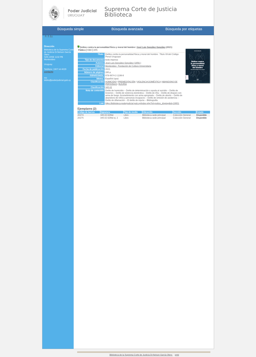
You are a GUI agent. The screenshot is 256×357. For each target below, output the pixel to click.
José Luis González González (151, 47)
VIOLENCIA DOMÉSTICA (149, 82)
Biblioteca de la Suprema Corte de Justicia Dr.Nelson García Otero (141, 355)
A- (46, 36)
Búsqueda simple (70, 29)
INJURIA (123, 84)
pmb (177, 355)
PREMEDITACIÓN (126, 82)
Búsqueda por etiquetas (183, 29)
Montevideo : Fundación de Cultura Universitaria (128, 66)
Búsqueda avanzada (127, 29)
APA (96, 50)
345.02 (108, 87)
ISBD (89, 50)
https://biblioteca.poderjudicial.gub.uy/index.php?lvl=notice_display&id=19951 (142, 103)
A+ (51, 36)
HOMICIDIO (111, 82)
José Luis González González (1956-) (123, 63)
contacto (48, 71)
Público (82, 50)
